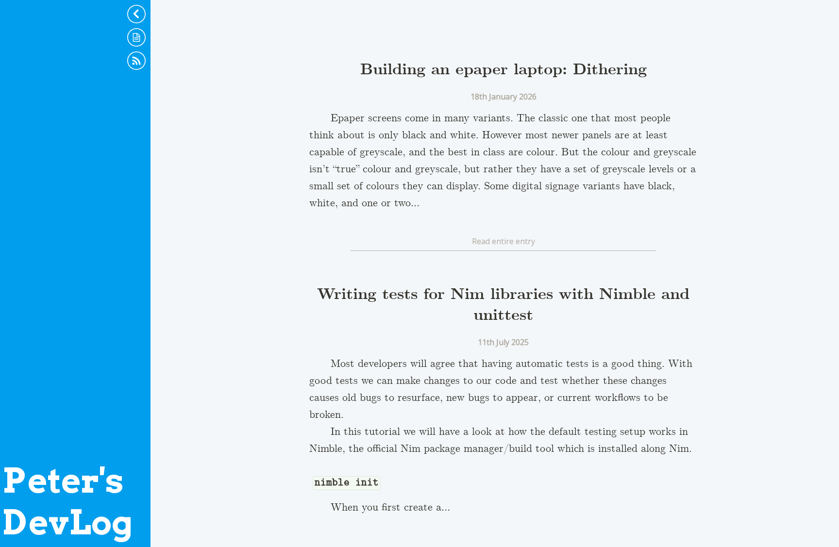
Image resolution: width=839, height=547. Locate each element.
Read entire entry (503, 241)
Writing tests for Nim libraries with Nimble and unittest (503, 305)
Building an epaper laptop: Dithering (503, 70)
